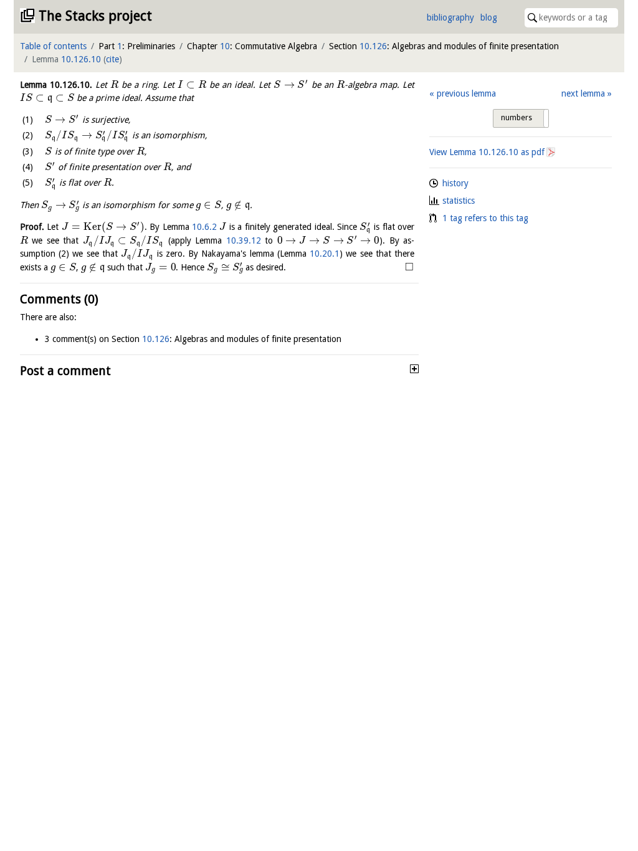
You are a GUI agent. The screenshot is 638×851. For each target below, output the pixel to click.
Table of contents (53, 46)
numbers (516, 117)
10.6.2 (204, 227)
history (455, 183)
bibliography (450, 17)
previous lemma (466, 93)
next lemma (583, 93)
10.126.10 (81, 59)
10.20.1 (325, 254)
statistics (458, 201)
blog (488, 17)
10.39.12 (243, 240)
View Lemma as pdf (487, 152)
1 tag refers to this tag (485, 218)
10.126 (373, 46)
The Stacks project (95, 16)
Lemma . (56, 85)
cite (112, 59)
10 (225, 46)
